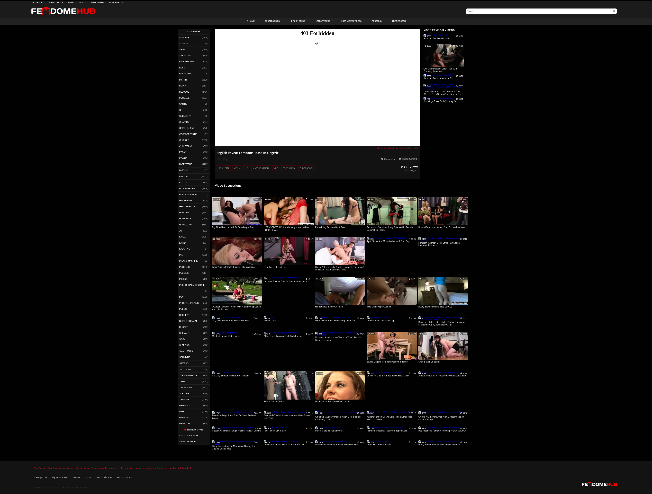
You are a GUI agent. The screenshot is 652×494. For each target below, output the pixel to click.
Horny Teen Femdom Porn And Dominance (439, 444)
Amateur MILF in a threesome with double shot (442, 375)
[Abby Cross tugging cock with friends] (280, 333)
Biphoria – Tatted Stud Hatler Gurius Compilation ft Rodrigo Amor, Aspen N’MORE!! (442, 323)
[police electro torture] (289, 399)
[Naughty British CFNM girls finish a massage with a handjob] (392, 414)
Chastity (184, 122)
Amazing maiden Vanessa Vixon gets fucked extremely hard (337, 418)
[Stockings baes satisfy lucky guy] (438, 98)
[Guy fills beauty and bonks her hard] (228, 317)
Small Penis (186, 351)
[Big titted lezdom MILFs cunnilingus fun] (237, 225)
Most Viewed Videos (351, 21)
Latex (182, 237)
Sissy (182, 339)
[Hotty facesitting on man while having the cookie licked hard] (237, 444)
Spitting (183, 363)
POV (181, 297)
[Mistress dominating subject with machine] (333, 441)
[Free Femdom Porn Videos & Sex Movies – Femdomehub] (63, 7)
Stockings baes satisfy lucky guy (440, 101)
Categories (37, 2)
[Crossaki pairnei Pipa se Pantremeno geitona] (283, 278)
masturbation (261, 168)
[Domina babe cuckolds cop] (379, 317)
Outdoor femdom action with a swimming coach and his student (236, 308)
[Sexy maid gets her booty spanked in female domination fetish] (392, 225)
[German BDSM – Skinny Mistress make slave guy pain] (287, 412)
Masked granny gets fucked (226, 336)
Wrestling (185, 423)
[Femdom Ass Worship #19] (435, 35)
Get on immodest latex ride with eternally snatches (440, 70)
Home (71, 2)
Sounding (184, 357)
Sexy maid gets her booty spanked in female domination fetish (390, 228)
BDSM (182, 68)
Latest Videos (323, 21)
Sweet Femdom (187, 441)
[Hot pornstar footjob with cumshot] (340, 399)
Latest (82, 2)
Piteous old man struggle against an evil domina (236, 430)
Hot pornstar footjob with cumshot (332, 401)
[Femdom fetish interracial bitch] (437, 75)
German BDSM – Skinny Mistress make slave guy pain (287, 416)
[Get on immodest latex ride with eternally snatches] (443, 66)
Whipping (184, 405)
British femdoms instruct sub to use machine (441, 227)
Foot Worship (187, 188)
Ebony (182, 152)
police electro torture (274, 401)
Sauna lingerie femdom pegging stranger (387, 361)
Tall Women (186, 369)
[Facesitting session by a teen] (340, 225)
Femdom (183, 176)
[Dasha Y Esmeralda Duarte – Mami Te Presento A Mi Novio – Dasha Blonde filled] (340, 264)
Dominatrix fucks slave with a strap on (284, 444)
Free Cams (400, 21)
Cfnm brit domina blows (379, 444)
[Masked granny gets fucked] (225, 333)
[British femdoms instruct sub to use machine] (443, 225)
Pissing (183, 279)
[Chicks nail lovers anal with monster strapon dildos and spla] (443, 414)
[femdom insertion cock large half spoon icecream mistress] (443, 240)
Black (182, 86)
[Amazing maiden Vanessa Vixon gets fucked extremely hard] (340, 414)
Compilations (186, 128)
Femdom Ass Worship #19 (436, 38)
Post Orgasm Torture (192, 285)
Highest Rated (56, 2)
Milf (181, 255)
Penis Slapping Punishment (328, 430)
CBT (181, 110)
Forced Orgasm (188, 194)
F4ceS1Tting (270, 320)
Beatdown (185, 74)
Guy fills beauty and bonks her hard (230, 320)
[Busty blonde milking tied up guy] (443, 304)
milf (276, 168)
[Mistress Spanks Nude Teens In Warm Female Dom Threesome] (340, 335)
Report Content (409, 159)
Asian (182, 49)
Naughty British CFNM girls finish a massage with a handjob (389, 418)
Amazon (183, 43)
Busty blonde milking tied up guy (435, 306)
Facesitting (185, 164)
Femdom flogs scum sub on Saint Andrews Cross (234, 416)
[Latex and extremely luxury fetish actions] (237, 264)
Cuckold (184, 140)
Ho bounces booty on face (329, 306)
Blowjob (184, 92)
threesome (306, 168)
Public (183, 309)
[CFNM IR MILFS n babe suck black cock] (385, 372)
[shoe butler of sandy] (443, 359)
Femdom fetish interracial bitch (439, 78)
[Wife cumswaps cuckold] (392, 304)
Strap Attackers (188, 436)
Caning (183, 104)
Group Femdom (187, 206)
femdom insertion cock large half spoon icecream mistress (439, 244)
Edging (183, 158)
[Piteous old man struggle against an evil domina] (233, 427)
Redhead (184, 315)
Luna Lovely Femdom (274, 267)
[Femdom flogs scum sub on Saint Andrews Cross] (234, 412)
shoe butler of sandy (429, 361)
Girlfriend (185, 200)
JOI (180, 231)
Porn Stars (298, 21)
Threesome (185, 387)
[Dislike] (219, 159)
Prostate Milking (189, 303)
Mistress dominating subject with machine (336, 444)
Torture (184, 393)
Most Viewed (97, 2)
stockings (289, 168)
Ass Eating (185, 56)
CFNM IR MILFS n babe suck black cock (388, 375)
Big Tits (183, 80)
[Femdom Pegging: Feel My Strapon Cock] (385, 427)
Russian (183, 327)
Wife (181, 411)
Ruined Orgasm (188, 321)
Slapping (184, 345)
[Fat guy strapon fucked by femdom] (228, 372)
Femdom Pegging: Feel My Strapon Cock (387, 430)
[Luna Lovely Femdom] (289, 264)
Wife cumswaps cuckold (379, 306)
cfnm (237, 168)
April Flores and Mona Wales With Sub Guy (388, 241)
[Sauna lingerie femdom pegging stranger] (392, 359)
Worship (184, 418)
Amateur (184, 37)
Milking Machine (188, 261)
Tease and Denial (189, 375)
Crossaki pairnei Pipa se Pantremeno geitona (286, 281)
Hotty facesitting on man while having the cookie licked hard (233, 447)
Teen (182, 381)
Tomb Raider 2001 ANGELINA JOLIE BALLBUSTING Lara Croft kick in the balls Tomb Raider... (442, 93)
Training (184, 399)
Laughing (184, 249)
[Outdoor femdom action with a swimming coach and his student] (237, 304)
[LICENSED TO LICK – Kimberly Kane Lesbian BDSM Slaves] (289, 225)
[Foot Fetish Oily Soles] (274, 427)
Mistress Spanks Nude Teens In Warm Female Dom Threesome (338, 338)
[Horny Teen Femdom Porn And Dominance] (437, 441)
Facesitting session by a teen (330, 227)
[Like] (225, 159)
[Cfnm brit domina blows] (378, 441)
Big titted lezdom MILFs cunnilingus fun (232, 227)
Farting (183, 170)
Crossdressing (188, 134)
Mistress (184, 267)
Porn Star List (116, 2)
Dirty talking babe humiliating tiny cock (335, 320)
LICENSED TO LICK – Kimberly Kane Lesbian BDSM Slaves (286, 228)
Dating (378, 21)
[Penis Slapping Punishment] (327, 427)
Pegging (184, 273)
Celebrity (185, 116)
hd (246, 168)
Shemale (184, 333)
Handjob (184, 212)
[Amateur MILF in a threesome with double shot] (438, 372)
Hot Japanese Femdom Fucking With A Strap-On (442, 430)
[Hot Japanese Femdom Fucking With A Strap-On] (439, 427)
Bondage (184, 98)
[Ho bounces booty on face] (340, 304)
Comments (389, 159)
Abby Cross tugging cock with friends (283, 336)
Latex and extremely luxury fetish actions (233, 267)
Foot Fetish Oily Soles (275, 430)
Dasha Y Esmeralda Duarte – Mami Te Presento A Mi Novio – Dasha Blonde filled (339, 268)
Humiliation (185, 225)
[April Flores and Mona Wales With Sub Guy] (386, 238)
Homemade (185, 218)
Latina (182, 243)
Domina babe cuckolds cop (380, 320)
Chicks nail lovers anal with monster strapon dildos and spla (441, 418)
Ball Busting (186, 61)
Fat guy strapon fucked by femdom (230, 375)
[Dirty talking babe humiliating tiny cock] (332, 317)
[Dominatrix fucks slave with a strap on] (281, 441)
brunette (224, 168)
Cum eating (185, 146)
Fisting (183, 182)
